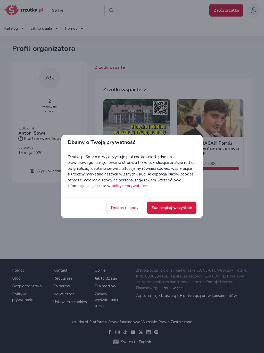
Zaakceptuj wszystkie (171, 207)
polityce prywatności (130, 185)
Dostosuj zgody (124, 207)
